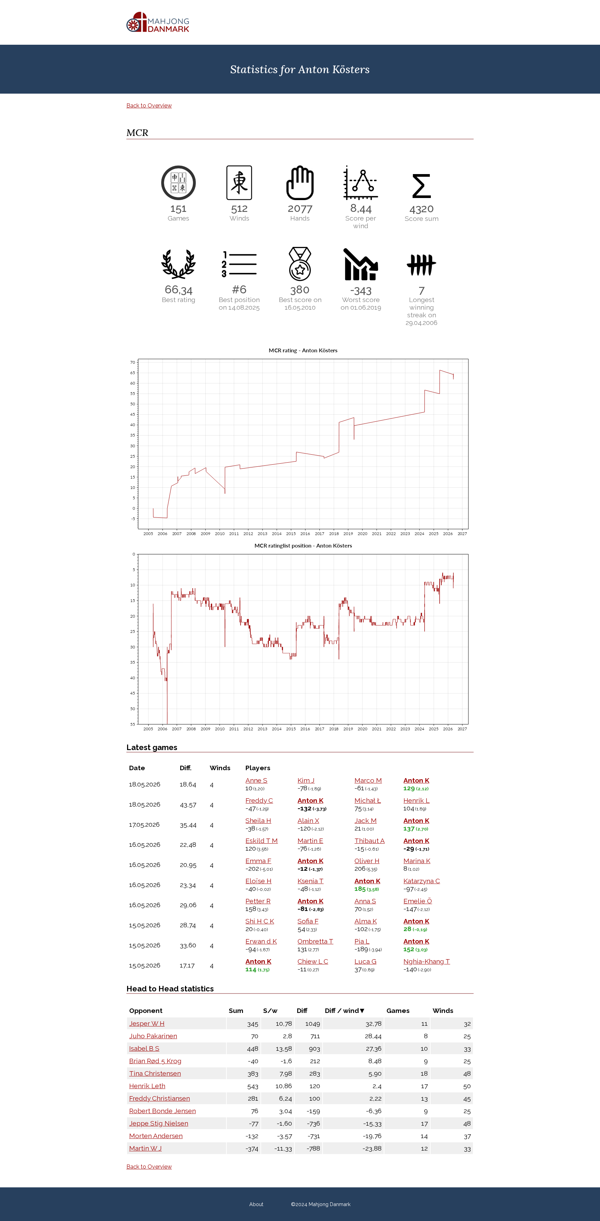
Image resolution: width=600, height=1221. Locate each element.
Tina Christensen (155, 1073)
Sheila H (258, 820)
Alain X (308, 820)
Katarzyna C (421, 881)
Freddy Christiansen (159, 1098)
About (256, 1204)
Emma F (258, 861)
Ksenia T (311, 881)
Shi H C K (259, 921)
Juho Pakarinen (153, 1036)
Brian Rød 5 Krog (155, 1061)
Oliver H (367, 861)
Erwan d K (261, 941)
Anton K (416, 780)
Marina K (416, 861)
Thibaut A (370, 840)
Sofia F (308, 921)
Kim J (306, 780)
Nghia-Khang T (426, 961)
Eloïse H (258, 881)
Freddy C (259, 800)
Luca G (365, 961)
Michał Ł (368, 800)
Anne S (256, 780)
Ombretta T (315, 941)
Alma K (366, 921)
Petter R (257, 901)
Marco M (368, 780)
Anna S (365, 901)
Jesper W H (147, 1023)
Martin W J (145, 1148)
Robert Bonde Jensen (162, 1111)
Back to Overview (149, 105)
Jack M (366, 820)
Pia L (362, 941)
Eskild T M (261, 840)
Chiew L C (313, 961)
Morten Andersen (156, 1136)
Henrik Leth (147, 1086)
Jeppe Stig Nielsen (158, 1123)
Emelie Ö (417, 901)
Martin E (310, 840)
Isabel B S (144, 1048)
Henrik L (416, 800)
